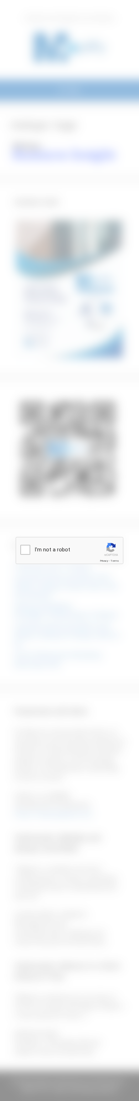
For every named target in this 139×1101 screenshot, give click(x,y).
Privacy (104, 560)
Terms (114, 560)
